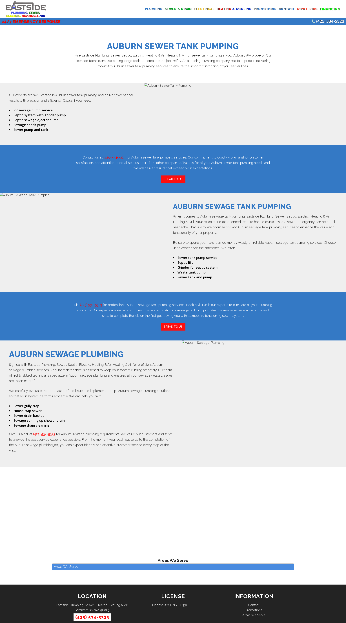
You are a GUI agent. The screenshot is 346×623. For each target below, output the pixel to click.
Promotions (253, 610)
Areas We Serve (253, 615)
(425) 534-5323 (330, 21)
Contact (254, 605)
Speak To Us (173, 179)
